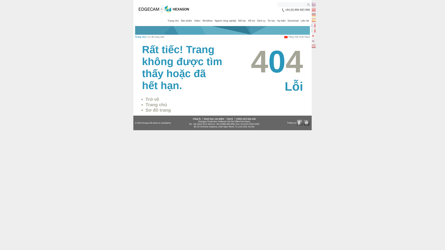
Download (293, 20)
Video (197, 20)
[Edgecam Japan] (313, 35)
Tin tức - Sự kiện (277, 20)
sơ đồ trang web (156, 37)
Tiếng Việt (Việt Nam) (299, 37)
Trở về (152, 99)
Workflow (208, 20)
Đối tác (242, 20)
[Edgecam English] (313, 4)
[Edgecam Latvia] (313, 45)
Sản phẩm (186, 20)
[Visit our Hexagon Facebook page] (300, 122)
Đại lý (230, 119)
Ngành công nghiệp (225, 20)
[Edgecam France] (313, 25)
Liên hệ (305, 20)
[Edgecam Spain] (313, 19)
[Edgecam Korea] (313, 40)
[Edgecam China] (313, 9)
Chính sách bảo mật (246, 119)
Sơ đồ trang (158, 110)
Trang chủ (173, 20)
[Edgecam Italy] (313, 30)
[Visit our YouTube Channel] (306, 122)
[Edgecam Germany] (313, 14)
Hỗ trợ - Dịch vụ (256, 20)
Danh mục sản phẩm (214, 119)
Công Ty (197, 119)
